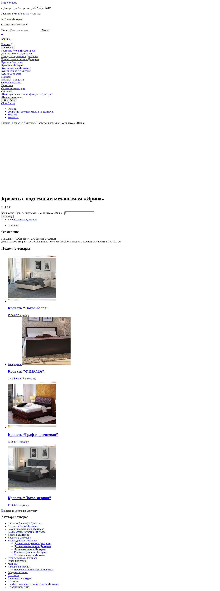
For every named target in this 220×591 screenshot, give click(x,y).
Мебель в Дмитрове (12, 19)
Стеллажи (6, 91)
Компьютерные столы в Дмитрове (20, 59)
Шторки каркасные (12, 97)
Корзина (12, 114)
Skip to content (9, 2)
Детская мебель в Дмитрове (16, 53)
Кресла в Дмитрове (12, 62)
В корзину (7, 216)
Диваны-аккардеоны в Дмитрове (32, 543)
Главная (12, 108)
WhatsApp (34, 13)
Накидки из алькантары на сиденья (33, 569)
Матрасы (6, 76)
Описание (13, 225)
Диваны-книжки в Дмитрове (30, 549)
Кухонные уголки (11, 73)
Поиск (45, 30)
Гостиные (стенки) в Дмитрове (18, 50)
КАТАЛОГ (9, 47)
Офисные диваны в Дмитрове (30, 552)
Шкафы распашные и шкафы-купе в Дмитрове (27, 94)
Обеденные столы (11, 82)
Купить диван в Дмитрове (15, 68)
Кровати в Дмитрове (12, 65)
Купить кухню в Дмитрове (16, 71)
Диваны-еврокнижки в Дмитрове (32, 546)
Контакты (13, 117)
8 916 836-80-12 (20, 13)
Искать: (5, 30)
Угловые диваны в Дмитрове (30, 555)
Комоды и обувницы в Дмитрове (19, 56)
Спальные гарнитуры (13, 88)
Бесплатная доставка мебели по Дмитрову (31, 111)
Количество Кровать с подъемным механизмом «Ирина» (32, 213)
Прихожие (7, 85)
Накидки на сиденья (12, 79)
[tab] (9, 100)
